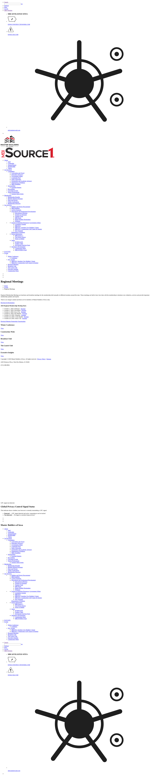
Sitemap (49, 359)
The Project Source (20, 237)
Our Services (8, 205)
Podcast (6, 5)
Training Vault (19, 216)
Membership (7, 195)
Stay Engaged (19, 231)
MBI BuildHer (15, 208)
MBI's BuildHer (15, 184)
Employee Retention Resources (20, 223)
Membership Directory (14, 203)
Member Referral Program (15, 198)
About (6, 160)
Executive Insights (13, 269)
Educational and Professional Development (23, 211)
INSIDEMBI (11, 166)
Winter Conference (13, 256)
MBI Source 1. (19, 235)
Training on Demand (21, 214)
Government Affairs (17, 176)
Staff (9, 162)
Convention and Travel (17, 173)
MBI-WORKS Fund (21, 250)
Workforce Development (18, 247)
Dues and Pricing (13, 200)
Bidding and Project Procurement (20, 206)
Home (6, 286)
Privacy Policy (41, 359)
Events (6, 253)
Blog (5, 7)
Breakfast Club (12, 266)
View (2, 328)
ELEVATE (7, 251)
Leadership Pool (16, 178)
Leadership (11, 163)
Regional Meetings (13, 264)
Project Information (16, 234)
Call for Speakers (16, 210)
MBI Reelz (18, 218)
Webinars (17, 221)
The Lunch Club (12, 267)
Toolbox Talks (19, 243)
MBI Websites (8, 10)
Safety (13, 240)
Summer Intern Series (17, 194)
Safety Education (16, 179)
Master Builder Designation (22, 219)
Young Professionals (13, 192)
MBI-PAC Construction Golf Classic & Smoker (28, 229)
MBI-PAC (18, 226)
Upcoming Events (13, 190)
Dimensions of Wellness (18, 182)
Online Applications (13, 202)
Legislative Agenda (20, 224)
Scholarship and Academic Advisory (21, 181)
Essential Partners (16, 187)
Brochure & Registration (8, 303)
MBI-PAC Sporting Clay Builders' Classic (27, 227)
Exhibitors (14, 258)
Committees (11, 171)
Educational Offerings (21, 213)
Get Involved (8, 170)
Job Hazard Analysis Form (22, 245)
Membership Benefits (14, 197)
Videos (10, 168)
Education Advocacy (17, 174)
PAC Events (11, 259)
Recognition (11, 189)
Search (6, 2)
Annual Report (12, 165)
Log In (6, 9)
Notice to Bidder (19, 239)
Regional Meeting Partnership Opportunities (13, 321)
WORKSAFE (19, 242)
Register (23, 309)
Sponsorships (11, 186)
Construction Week (20, 248)
